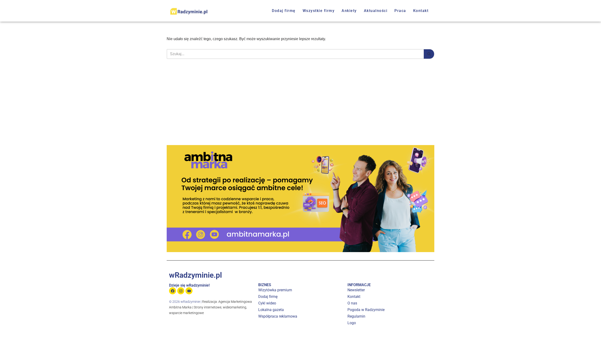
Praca (400, 10)
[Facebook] (172, 290)
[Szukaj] (429, 54)
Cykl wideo (267, 303)
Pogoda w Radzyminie (366, 309)
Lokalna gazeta (271, 309)
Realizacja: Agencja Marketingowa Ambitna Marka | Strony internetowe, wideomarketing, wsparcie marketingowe (210, 307)
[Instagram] (180, 290)
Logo (351, 323)
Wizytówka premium (275, 290)
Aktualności (376, 10)
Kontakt (421, 10)
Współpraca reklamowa (277, 316)
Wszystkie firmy (319, 10)
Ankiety (349, 10)
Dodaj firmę (284, 10)
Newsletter (356, 290)
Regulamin (356, 316)
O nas (352, 303)
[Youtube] (189, 290)
